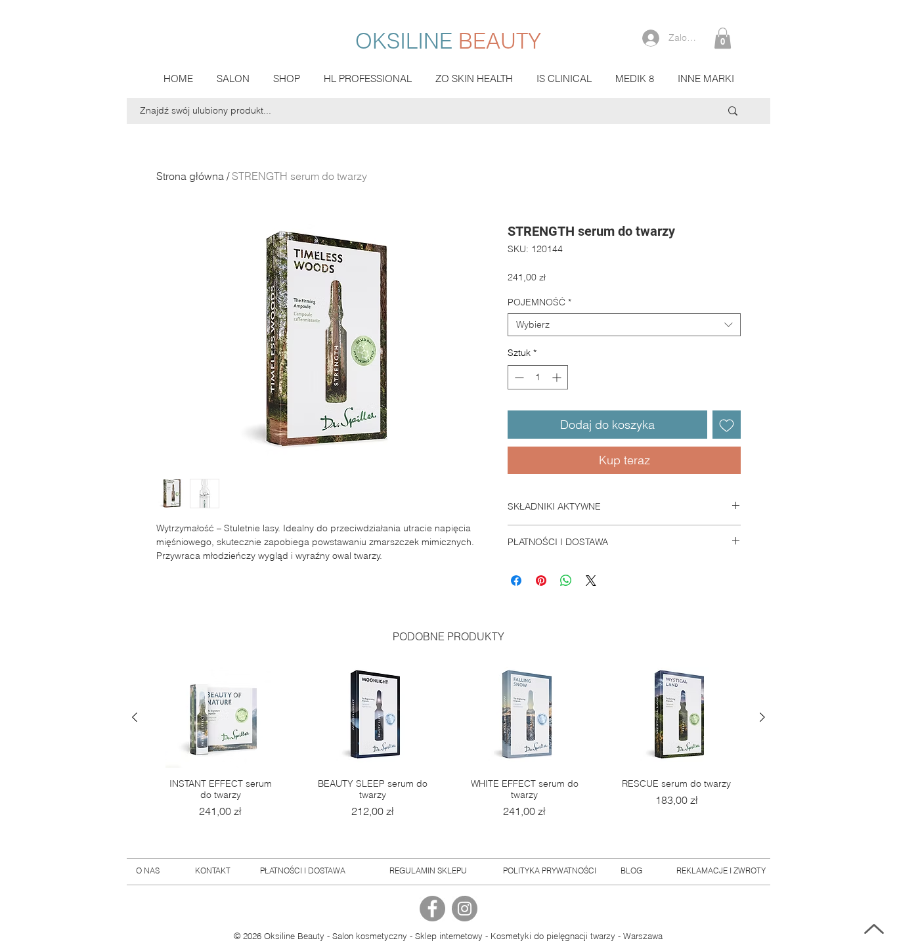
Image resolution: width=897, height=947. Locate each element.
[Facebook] (432, 908)
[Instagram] (464, 908)
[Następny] (762, 717)
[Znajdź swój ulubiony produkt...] (732, 111)
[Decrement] (518, 377)
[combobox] (624, 324)
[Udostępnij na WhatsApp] (566, 580)
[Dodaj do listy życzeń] (726, 424)
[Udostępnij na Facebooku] (516, 580)
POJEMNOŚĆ (539, 302)
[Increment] (558, 377)
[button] (723, 38)
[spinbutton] (538, 377)
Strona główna (190, 176)
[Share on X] (591, 580)
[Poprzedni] (134, 717)
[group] (448, 753)
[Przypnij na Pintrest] (541, 580)
